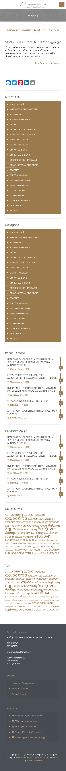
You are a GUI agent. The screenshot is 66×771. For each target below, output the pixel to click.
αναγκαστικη (48, 518)
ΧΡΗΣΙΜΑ (14, 210)
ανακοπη (10, 522)
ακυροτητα (16, 518)
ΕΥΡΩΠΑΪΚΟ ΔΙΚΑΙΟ (19, 175)
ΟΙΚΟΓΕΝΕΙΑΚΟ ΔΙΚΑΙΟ (20, 185)
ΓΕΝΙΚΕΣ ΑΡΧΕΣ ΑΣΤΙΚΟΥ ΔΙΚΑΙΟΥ (25, 129)
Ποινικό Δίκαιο (19, 694)
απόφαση (54, 522)
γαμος (26, 525)
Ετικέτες (26, 29)
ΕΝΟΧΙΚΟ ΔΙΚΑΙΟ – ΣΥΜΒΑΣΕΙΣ (23, 160)
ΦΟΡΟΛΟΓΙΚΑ (16, 205)
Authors (40, 29)
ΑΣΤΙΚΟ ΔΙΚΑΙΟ (16, 114)
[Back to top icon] (59, 764)
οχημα (35, 546)
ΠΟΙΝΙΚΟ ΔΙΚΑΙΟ (17, 190)
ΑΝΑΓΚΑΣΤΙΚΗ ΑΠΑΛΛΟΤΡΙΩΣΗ (24, 109)
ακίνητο (41, 515)
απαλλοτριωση (24, 522)
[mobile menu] (61, 4)
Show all (55, 29)
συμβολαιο (11, 553)
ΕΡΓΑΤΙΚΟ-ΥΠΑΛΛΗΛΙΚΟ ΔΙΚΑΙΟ (24, 165)
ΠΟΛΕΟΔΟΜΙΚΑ (17, 195)
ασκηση (16, 525)
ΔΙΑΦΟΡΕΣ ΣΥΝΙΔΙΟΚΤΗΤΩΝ (22, 134)
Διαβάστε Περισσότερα (48, 63)
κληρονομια (12, 539)
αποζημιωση (40, 522)
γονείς (35, 525)
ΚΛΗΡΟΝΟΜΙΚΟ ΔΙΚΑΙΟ (20, 180)
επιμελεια (30, 536)
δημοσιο (13, 529)
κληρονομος (27, 539)
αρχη (8, 525)
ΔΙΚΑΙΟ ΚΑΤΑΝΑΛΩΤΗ (19, 139)
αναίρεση (32, 519)
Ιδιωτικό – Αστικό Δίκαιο (23, 683)
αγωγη (17, 514)
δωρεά (9, 536)
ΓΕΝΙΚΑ (13, 124)
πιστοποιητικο (23, 549)
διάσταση (29, 529)
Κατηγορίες (12, 29)
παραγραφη (10, 550)
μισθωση (48, 540)
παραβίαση (46, 546)
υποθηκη (54, 553)
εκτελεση (18, 536)
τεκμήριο (37, 553)
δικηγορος (52, 533)
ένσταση (8, 515)
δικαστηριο (39, 533)
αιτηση (29, 514)
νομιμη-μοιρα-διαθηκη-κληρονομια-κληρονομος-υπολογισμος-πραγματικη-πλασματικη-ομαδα (32, 543)
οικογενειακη (26, 546)
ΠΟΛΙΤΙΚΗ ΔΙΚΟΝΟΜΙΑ (20, 200)
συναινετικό (26, 553)
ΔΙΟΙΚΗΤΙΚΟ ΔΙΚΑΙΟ (19, 144)
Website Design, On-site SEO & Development (37, 757)
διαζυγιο (46, 529)
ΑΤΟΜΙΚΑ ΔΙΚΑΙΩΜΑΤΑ (20, 119)
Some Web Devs (34, 760)
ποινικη (37, 549)
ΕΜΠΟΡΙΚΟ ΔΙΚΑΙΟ (18, 149)
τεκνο (44, 553)
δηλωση (54, 525)
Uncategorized (17, 104)
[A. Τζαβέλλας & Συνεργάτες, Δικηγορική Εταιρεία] (33, 4)
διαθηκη (11, 532)
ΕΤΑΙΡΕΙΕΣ (14, 170)
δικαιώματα (25, 533)
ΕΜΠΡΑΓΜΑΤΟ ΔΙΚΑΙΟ (20, 154)
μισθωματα (39, 540)
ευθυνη (43, 536)
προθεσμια (51, 549)
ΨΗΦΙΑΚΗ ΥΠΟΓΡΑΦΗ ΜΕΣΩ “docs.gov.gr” (33, 42)
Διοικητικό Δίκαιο (20, 688)
